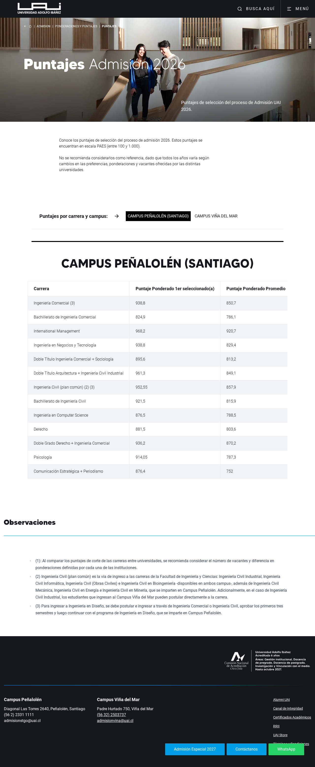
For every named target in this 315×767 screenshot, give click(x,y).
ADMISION (43, 26)
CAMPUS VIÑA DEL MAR (216, 216)
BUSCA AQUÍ (260, 8)
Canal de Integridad (288, 708)
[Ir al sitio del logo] (63, 9)
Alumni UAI (281, 700)
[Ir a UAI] (31, 9)
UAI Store (280, 735)
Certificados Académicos (292, 717)
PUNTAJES (109, 26)
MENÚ (302, 8)
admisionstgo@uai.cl (22, 720)
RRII (276, 726)
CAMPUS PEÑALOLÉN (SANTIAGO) (158, 216)
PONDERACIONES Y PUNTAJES (76, 26)
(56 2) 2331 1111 (19, 714)
